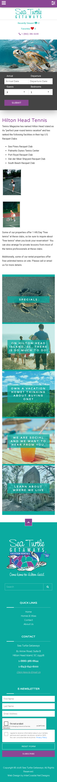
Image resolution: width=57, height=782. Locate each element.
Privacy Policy (41, 737)
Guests (10, 87)
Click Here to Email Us (28, 672)
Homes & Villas (28, 616)
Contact (28, 620)
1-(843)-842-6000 (28, 666)
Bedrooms (36, 87)
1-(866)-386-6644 (29, 34)
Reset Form (29, 746)
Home (28, 611)
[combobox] (16, 92)
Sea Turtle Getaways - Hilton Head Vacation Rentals (28, 13)
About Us (28, 624)
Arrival (10, 76)
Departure (36, 76)
